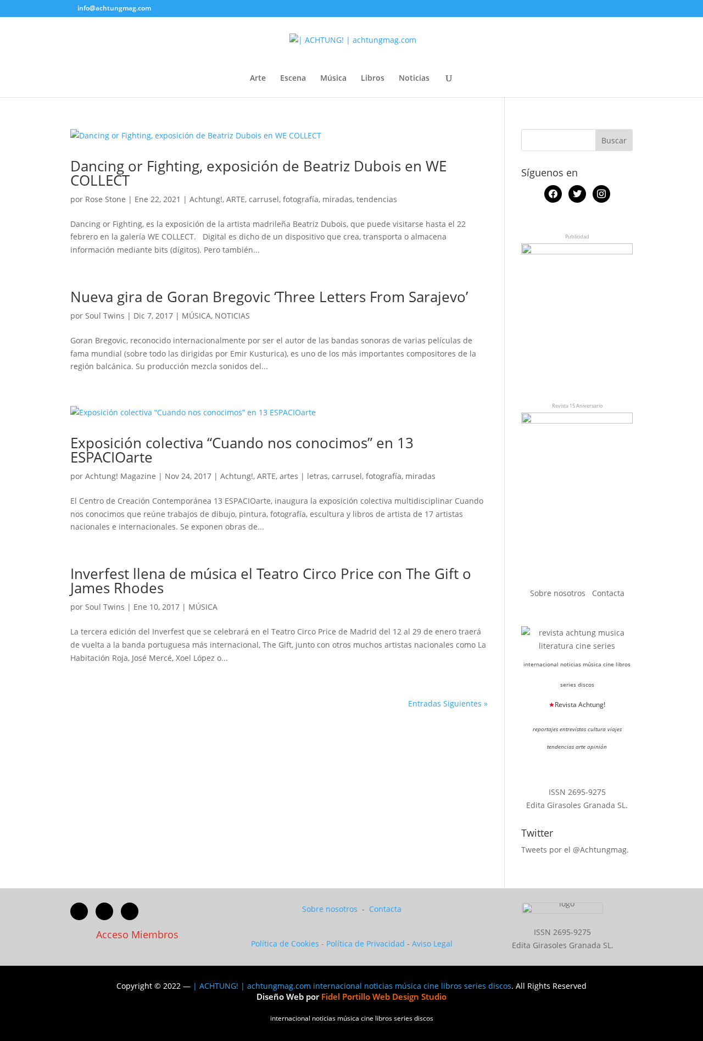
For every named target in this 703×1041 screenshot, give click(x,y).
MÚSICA (196, 315)
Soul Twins (105, 315)
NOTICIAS (232, 315)
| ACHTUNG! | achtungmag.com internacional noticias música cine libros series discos (352, 986)
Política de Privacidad (365, 943)
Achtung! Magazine (120, 476)
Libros (372, 78)
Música (333, 78)
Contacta (608, 593)
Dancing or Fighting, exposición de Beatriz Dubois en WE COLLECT (258, 173)
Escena (293, 78)
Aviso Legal (432, 943)
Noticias (414, 78)
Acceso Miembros (137, 934)
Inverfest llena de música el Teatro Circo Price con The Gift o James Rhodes (270, 581)
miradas (337, 199)
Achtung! (205, 199)
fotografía (301, 199)
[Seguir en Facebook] (79, 911)
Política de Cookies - (288, 943)
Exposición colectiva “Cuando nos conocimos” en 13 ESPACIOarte (242, 450)
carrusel (264, 199)
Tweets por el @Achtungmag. (575, 849)
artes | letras (304, 476)
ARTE (235, 199)
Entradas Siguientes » (448, 703)
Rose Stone (105, 199)
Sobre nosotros (559, 593)
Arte (258, 78)
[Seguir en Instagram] (129, 911)
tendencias (376, 199)
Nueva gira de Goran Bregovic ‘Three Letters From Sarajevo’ (269, 297)
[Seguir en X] (104, 911)
